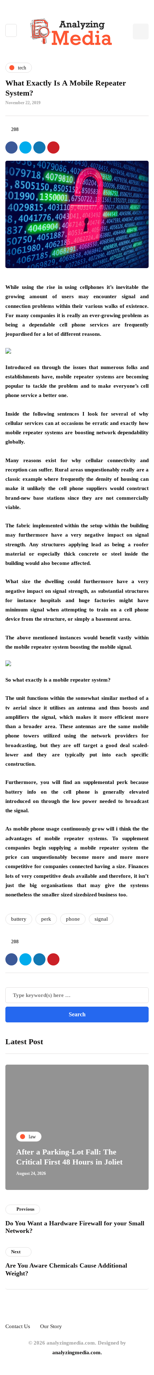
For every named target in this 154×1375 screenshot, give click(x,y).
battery (19, 919)
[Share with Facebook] (11, 147)
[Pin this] (53, 147)
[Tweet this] (25, 147)
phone (73, 919)
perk (46, 919)
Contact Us (17, 1326)
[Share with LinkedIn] (39, 147)
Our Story (51, 1326)
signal (101, 919)
